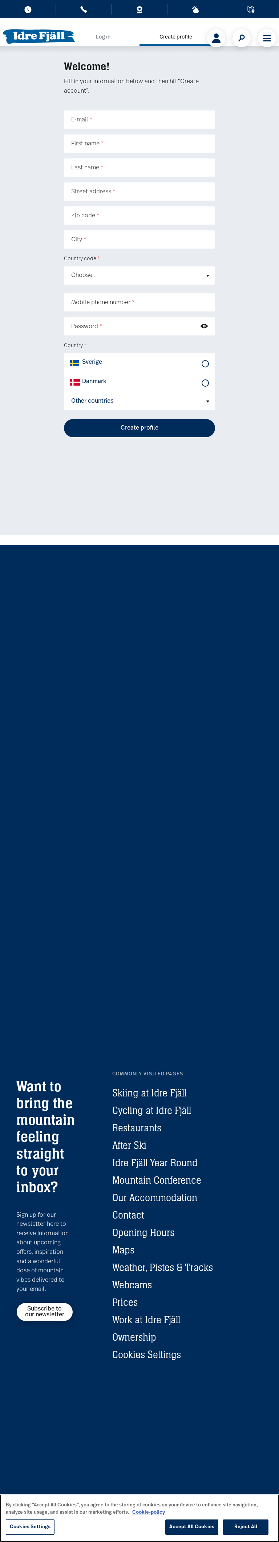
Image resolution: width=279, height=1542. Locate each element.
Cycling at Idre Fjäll (151, 1110)
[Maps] (251, 11)
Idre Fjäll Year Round (155, 1162)
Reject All (245, 1527)
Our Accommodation (154, 1197)
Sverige (92, 362)
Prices (125, 1302)
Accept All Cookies (191, 1527)
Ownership (134, 1337)
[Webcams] (139, 11)
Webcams (132, 1285)
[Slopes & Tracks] (195, 11)
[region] (139, 1518)
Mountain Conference (156, 1180)
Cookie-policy (148, 1512)
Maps (123, 1250)
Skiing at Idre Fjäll (149, 1093)
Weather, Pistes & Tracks (162, 1267)
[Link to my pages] (216, 38)
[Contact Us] (84, 11)
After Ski (129, 1145)
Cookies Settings (146, 1354)
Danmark (94, 382)
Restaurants (136, 1128)
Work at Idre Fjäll (146, 1319)
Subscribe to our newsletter (44, 1312)
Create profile (175, 37)
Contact (128, 1215)
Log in (103, 37)
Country (75, 346)
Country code (82, 259)
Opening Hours (143, 1232)
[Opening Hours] (28, 11)
